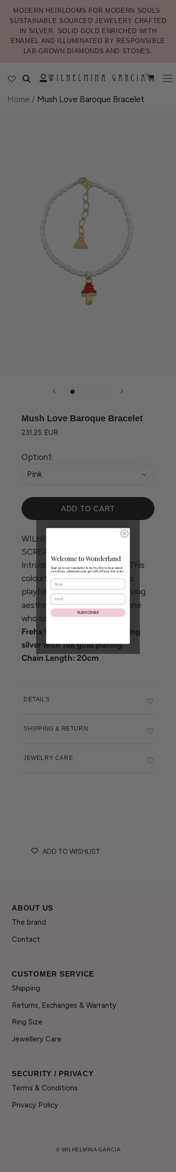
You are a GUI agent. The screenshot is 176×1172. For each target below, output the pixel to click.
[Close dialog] (124, 533)
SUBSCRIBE (88, 612)
